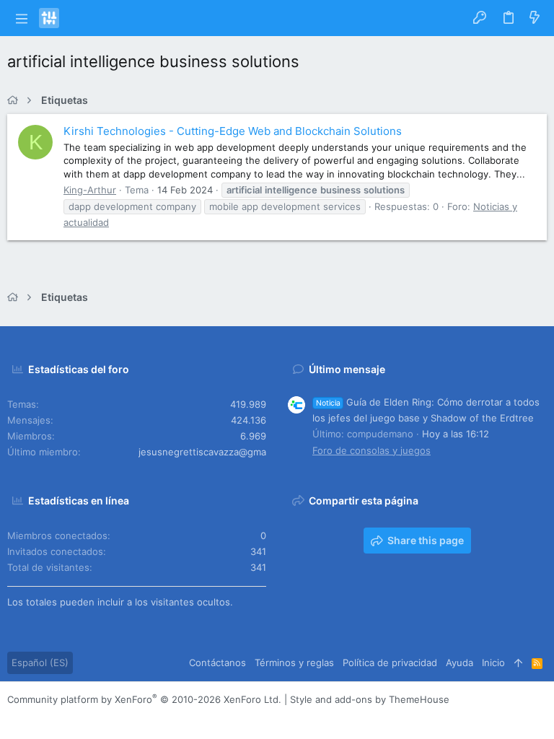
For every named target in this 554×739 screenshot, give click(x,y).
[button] (21, 18)
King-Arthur (89, 190)
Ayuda (459, 662)
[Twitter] (78, 717)
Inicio (493, 662)
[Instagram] (35, 717)
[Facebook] (13, 717)
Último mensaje (347, 369)
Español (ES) (40, 662)
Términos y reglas (294, 662)
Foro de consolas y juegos (371, 450)
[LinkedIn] (56, 717)
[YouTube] (100, 717)
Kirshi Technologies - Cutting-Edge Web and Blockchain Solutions (232, 131)
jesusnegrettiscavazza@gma (202, 452)
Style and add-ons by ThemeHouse (369, 699)
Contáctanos (217, 662)
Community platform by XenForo (144, 699)
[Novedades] (534, 18)
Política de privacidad (390, 662)
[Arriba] (518, 662)
